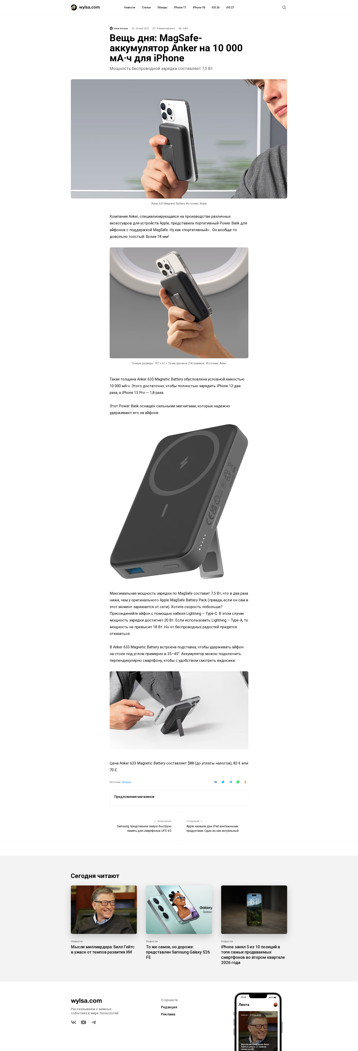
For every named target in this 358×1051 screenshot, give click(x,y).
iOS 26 (215, 7)
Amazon (126, 782)
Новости (129, 7)
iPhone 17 (180, 7)
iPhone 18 (199, 7)
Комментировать (166, 28)
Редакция (169, 1007)
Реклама (168, 1014)
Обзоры (162, 7)
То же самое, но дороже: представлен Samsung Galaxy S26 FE (178, 952)
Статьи (146, 7)
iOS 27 (230, 7)
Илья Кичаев (121, 28)
